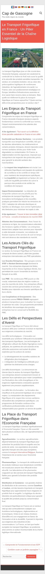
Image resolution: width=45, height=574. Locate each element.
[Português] (29, 7)
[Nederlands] (32, 7)
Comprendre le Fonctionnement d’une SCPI (21, 545)
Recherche (31, 556)
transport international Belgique (22, 452)
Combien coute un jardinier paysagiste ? (25, 550)
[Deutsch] (22, 7)
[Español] (19, 7)
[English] (16, 7)
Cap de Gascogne (17, 13)
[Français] (13, 7)
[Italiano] (25, 7)
